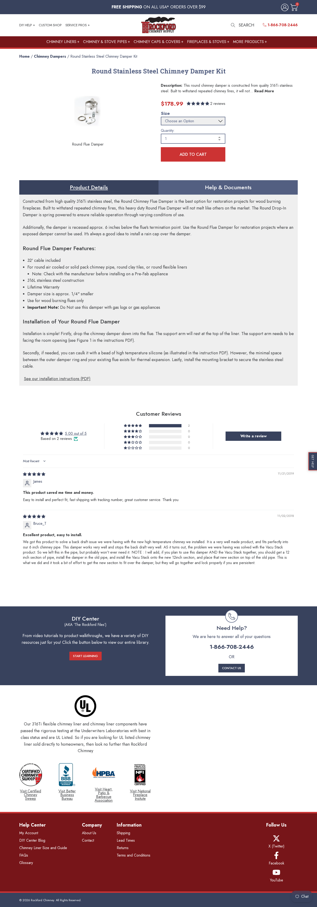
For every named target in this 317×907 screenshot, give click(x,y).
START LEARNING (85, 656)
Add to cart (193, 154)
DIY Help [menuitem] (25, 25)
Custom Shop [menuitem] (50, 25)
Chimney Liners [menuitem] (61, 41)
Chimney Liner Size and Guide (43, 848)
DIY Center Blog (32, 840)
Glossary (26, 862)
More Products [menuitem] (248, 41)
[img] (34, 474)
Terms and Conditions (133, 855)
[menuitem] (280, 25)
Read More (264, 91)
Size (165, 113)
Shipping (123, 833)
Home (24, 56)
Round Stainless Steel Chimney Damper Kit (103, 56)
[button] (198, 103)
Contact (88, 840)
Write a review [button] (253, 436)
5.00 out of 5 (76, 433)
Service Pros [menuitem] (76, 25)
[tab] (88, 187)
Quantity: (168, 131)
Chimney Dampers (50, 56)
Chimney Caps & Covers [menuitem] (157, 41)
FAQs (23, 855)
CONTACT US (231, 668)
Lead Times (126, 840)
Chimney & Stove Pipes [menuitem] (105, 41)
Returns (123, 848)
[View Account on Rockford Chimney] (283, 8)
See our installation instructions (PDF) (57, 379)
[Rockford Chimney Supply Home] (158, 25)
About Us (89, 833)
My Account (28, 833)
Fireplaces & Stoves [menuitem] (206, 41)
